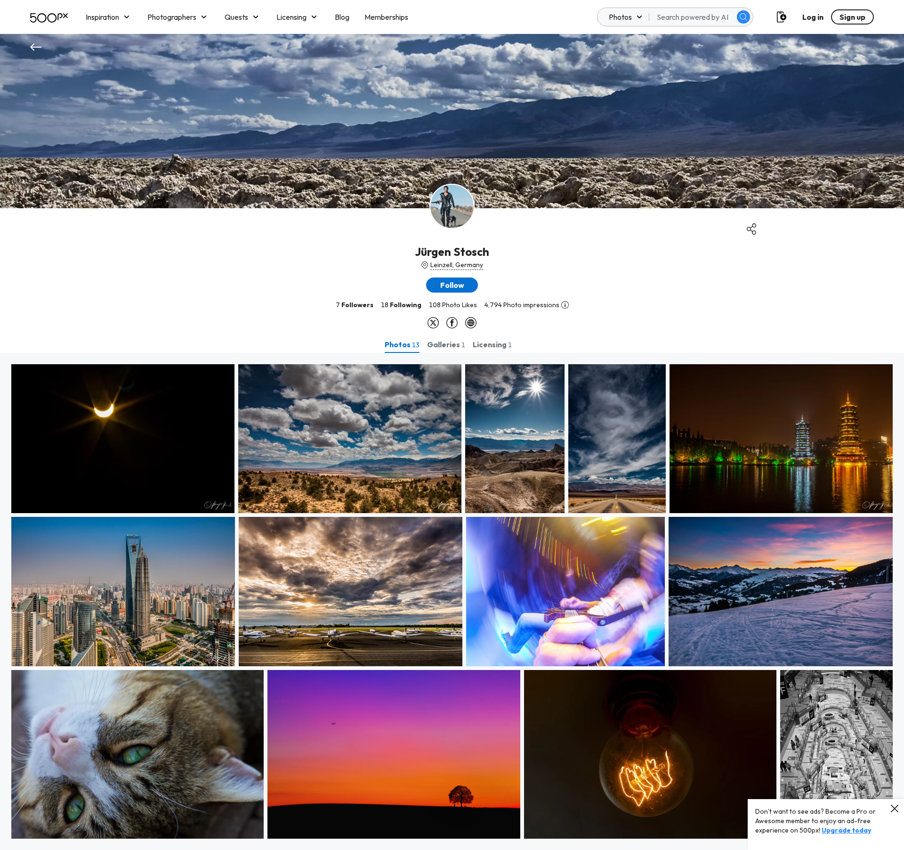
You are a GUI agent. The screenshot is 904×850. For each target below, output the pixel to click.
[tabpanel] (452, 601)
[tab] (402, 344)
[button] (743, 17)
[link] (122, 438)
